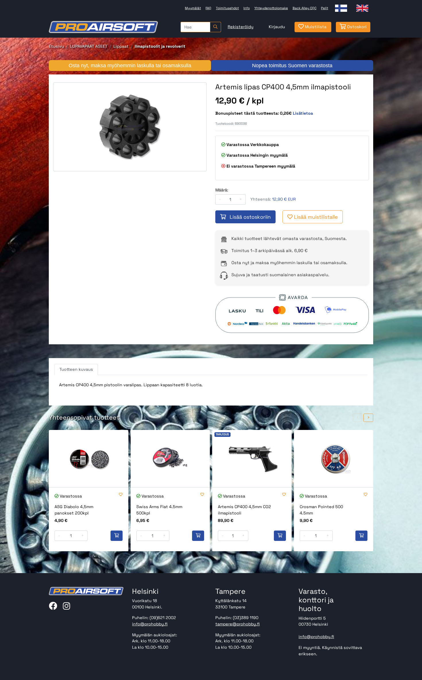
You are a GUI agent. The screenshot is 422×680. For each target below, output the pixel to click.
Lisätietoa (303, 113)
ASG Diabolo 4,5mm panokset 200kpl (74, 510)
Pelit (324, 8)
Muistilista (315, 26)
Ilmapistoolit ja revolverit (160, 46)
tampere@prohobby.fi (237, 624)
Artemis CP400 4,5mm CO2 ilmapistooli (244, 510)
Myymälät (193, 8)
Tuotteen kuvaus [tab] (76, 369)
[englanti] (362, 8)
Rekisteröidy (240, 26)
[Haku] (215, 27)
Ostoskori (356, 26)
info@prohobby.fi (150, 624)
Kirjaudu (277, 26)
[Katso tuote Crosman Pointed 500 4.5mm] (334, 458)
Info (246, 8)
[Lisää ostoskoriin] (117, 536)
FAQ (208, 8)
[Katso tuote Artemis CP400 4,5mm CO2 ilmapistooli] (252, 458)
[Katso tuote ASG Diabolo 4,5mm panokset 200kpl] (89, 458)
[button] (358, 418)
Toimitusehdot (227, 8)
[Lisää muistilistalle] (121, 495)
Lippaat (121, 46)
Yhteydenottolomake (271, 8)
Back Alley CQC (304, 8)
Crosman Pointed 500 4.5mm (321, 510)
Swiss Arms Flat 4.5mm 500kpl (159, 510)
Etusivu (56, 46)
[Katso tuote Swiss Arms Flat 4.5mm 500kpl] (170, 458)
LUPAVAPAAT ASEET (88, 46)
